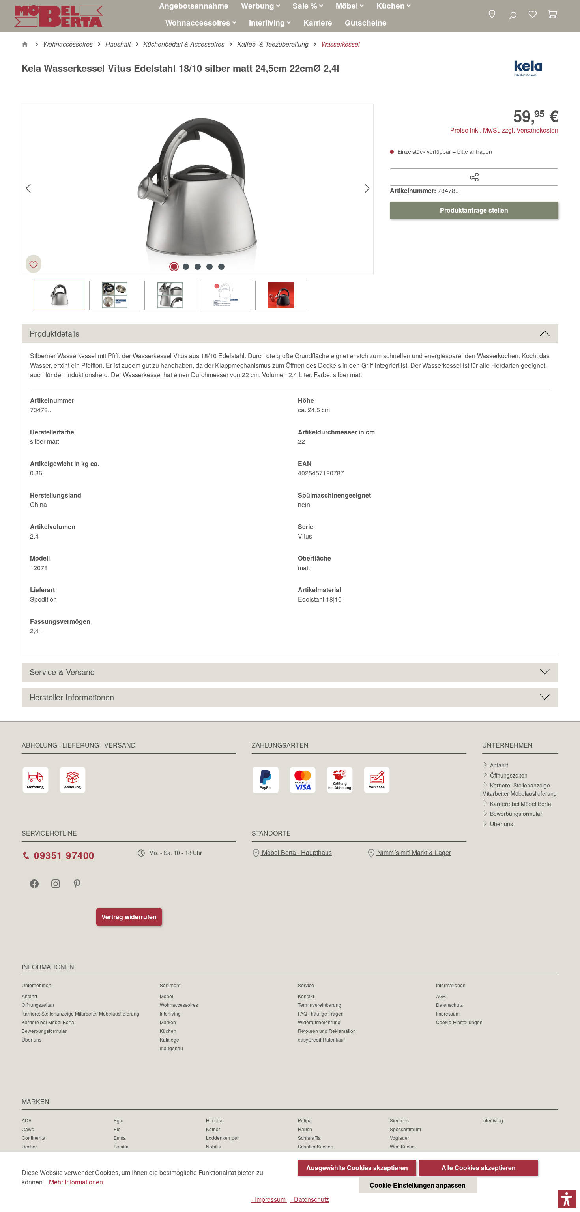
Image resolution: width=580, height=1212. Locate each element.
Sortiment (170, 985)
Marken (168, 1022)
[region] (198, 207)
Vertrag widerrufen (129, 916)
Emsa (120, 1137)
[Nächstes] (367, 189)
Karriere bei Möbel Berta (520, 803)
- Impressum (269, 1199)
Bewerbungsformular (516, 813)
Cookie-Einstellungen (459, 1022)
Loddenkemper (222, 1137)
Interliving (170, 1013)
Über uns (501, 823)
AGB (441, 996)
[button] (492, 15)
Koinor (213, 1129)
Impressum (448, 1013)
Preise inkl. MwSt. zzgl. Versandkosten (504, 130)
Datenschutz (449, 1004)
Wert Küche (402, 1146)
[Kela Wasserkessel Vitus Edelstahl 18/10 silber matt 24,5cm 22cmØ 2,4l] (198, 189)
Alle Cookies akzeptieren (479, 1167)
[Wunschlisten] (533, 15)
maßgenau (171, 1048)
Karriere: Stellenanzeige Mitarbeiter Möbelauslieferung (519, 789)
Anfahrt (499, 765)
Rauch (305, 1129)
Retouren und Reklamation (327, 1030)
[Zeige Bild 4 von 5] (209, 267)
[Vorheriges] (28, 189)
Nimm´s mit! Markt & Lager (413, 852)
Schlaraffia (309, 1137)
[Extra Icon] (77, 883)
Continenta (33, 1137)
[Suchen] (512, 15)
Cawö (28, 1129)
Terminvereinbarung (319, 1004)
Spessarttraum (405, 1129)
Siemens (399, 1120)
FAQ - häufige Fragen (321, 1013)
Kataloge (169, 1039)
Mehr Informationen (76, 1181)
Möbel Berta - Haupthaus (296, 852)
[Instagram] (56, 883)
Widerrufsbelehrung (319, 1022)
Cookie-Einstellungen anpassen (418, 1185)
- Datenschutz (309, 1199)
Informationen (451, 985)
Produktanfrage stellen (474, 210)
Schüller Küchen (315, 1146)
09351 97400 (64, 855)
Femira (121, 1146)
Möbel (166, 996)
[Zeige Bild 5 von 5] (221, 267)
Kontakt (306, 996)
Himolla (214, 1120)
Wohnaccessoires (179, 1004)
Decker (29, 1146)
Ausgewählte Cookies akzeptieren (357, 1167)
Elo (117, 1129)
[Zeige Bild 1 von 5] (174, 267)
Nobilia (213, 1146)
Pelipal (305, 1120)
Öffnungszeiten (509, 775)
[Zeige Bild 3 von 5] (198, 267)
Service (306, 985)
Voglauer (399, 1137)
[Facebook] (35, 883)
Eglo (118, 1120)
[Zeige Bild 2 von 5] (186, 267)
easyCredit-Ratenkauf (321, 1039)
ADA (27, 1120)
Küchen (168, 1030)
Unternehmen (36, 985)
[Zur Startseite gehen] (58, 16)
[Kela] (528, 71)
